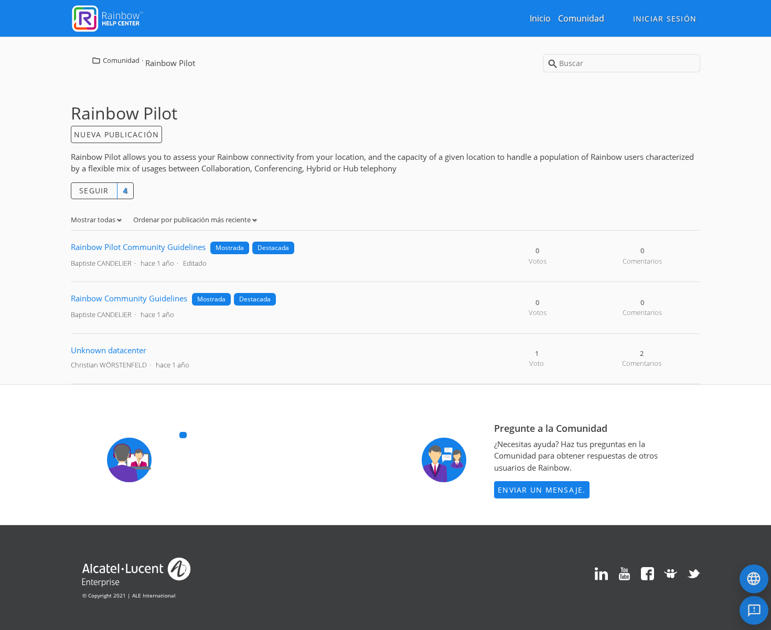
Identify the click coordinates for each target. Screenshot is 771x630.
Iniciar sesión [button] (665, 19)
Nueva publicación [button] (116, 134)
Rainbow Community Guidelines (129, 298)
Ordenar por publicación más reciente (192, 219)
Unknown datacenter (108, 350)
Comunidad (581, 18)
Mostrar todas (94, 219)
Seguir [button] (94, 190)
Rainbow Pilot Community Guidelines (138, 247)
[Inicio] (107, 17)
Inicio (540, 18)
